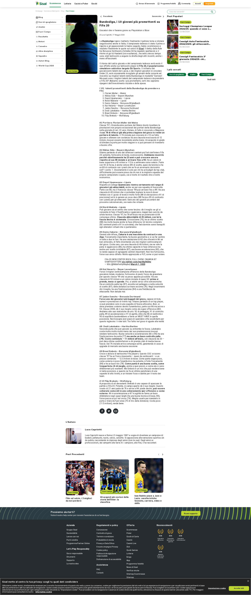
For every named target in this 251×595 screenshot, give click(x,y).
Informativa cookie (43, 592)
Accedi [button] (198, 4)
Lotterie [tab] (67, 4)
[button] (145, 3)
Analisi (192, 74)
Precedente (108, 16)
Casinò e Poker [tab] (81, 4)
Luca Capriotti (106, 35)
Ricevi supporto (191, 514)
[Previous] (159, 455)
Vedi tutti (211, 79)
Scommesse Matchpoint (51, 11)
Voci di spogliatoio (176, 74)
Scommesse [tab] (55, 3)
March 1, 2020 (138, 264)
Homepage (38, 11)
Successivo (157, 16)
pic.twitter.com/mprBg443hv (136, 262)
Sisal (141, 48)
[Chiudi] (248, 581)
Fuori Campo (207, 74)
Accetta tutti (239, 588)
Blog (62, 11)
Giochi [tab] (94, 4)
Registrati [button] (209, 4)
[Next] (163, 455)
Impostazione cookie (217, 588)
